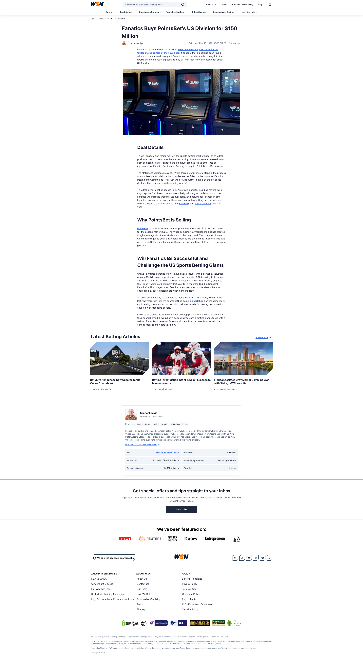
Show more (262, 337)
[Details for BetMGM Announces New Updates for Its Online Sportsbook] (119, 358)
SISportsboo (196, 300)
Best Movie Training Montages (107, 594)
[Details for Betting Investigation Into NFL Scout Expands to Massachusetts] (181, 358)
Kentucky (184, 203)
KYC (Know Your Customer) (197, 604)
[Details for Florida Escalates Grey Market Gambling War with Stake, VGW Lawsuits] (243, 358)
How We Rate (144, 594)
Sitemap (141, 609)
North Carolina (203, 203)
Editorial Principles (192, 578)
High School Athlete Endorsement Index (112, 599)
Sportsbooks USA (106, 19)
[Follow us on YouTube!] (249, 558)
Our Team (142, 589)
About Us (142, 578)
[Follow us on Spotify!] (262, 558)
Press (140, 604)
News (224, 4)
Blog (260, 4)
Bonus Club (211, 4)
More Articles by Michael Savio (141, 445)
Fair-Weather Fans (100, 589)
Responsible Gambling (242, 4)
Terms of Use (189, 589)
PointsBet (121, 19)
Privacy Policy (189, 583)
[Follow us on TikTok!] (269, 558)
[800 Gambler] (200, 623)
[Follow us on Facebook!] (235, 558)
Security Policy (190, 609)
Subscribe (181, 509)
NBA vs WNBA (99, 578)
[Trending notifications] (270, 4)
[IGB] (158, 623)
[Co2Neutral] (234, 623)
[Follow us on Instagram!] (256, 558)
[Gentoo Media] (178, 623)
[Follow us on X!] (242, 558)
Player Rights (189, 599)
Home (93, 19)
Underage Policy (191, 594)
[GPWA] (218, 623)
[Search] (182, 4)
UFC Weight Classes (102, 583)
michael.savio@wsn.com (167, 452)
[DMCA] (130, 623)
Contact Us (143, 583)
